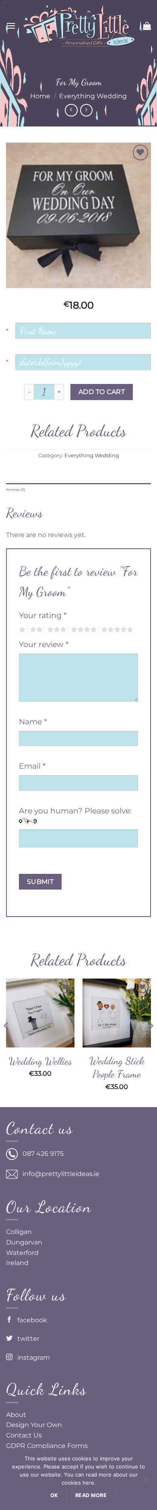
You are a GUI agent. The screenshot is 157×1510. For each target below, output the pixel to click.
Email (32, 766)
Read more (91, 1495)
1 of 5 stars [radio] (21, 629)
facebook (29, 1320)
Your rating (42, 615)
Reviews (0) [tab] (15, 489)
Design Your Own (34, 1425)
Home (40, 96)
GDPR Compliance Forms (47, 1446)
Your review (43, 644)
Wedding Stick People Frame (116, 1067)
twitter (25, 1338)
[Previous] (6, 1042)
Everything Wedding (93, 96)
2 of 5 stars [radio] (35, 629)
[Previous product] (86, 110)
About (16, 1415)
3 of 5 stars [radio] (55, 629)
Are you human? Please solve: (75, 810)
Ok (54, 1495)
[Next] (150, 1042)
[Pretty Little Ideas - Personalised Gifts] (78, 25)
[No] (146, 1481)
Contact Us (24, 1435)
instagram (31, 1357)
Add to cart (101, 392)
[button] (11, 25)
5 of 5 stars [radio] (116, 629)
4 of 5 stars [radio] (82, 629)
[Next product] (71, 110)
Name (33, 721)
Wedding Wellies (40, 1061)
